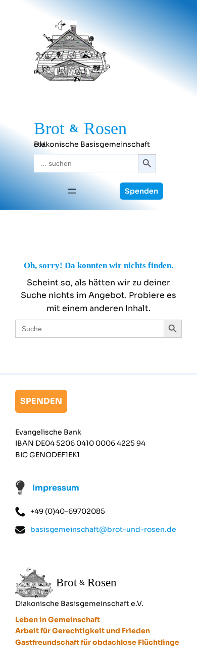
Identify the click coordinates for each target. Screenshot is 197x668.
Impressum (55, 487)
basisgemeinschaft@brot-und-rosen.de (103, 529)
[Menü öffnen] (72, 191)
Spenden (141, 191)
